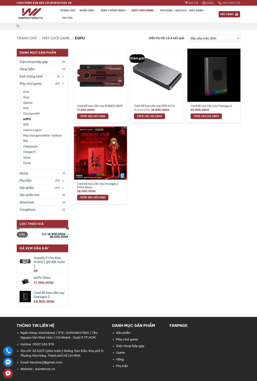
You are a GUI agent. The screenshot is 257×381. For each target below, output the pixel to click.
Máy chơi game (142, 10)
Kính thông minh (113, 10)
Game (120, 352)
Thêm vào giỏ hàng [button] (93, 116)
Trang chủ (67, 10)
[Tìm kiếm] (18, 26)
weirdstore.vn (45, 369)
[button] (229, 14)
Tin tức (67, 17)
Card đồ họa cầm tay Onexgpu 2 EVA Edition (98, 185)
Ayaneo (28, 102)
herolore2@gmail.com (46, 362)
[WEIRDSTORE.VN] (35, 14)
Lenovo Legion (32, 130)
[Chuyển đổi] (63, 76)
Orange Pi (29, 152)
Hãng (120, 359)
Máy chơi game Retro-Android (42, 135)
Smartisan (27, 202)
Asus (26, 97)
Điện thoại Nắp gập (34, 62)
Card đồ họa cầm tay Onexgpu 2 (211, 106)
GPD (26, 124)
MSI (25, 141)
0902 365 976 (43, 344)
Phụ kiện (26, 180)
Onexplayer (30, 146)
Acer (26, 92)
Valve (26, 157)
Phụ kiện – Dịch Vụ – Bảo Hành (181, 10)
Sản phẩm (27, 188)
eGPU (27, 119)
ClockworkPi (31, 113)
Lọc (22, 234)
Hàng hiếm (27, 69)
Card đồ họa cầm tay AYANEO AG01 (99, 106)
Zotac (27, 163)
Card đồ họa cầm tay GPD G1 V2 (154, 106)
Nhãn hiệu (87, 10)
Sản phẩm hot (30, 195)
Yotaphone (27, 210)
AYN (25, 108)
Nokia (24, 173)
